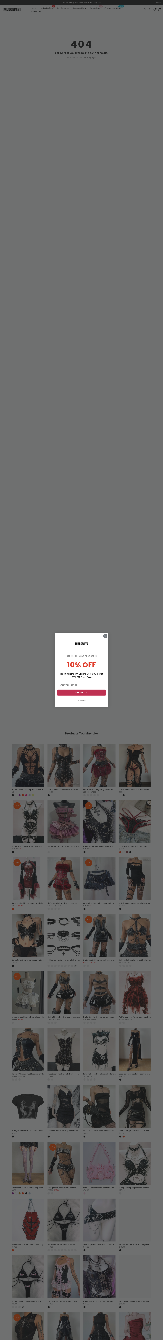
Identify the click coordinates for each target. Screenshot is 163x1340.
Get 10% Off (81, 692)
